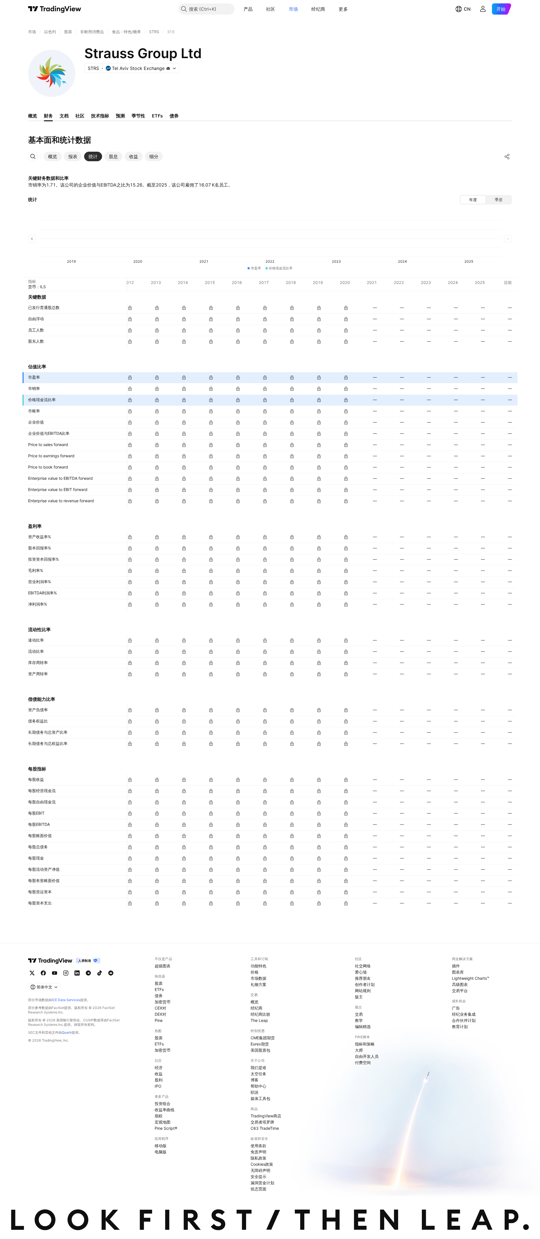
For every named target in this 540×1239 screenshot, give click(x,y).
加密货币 (162, 1001)
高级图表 (460, 984)
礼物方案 (258, 984)
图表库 (458, 972)
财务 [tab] (48, 116)
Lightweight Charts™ (470, 978)
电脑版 (160, 1151)
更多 (343, 9)
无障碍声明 (260, 1170)
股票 (159, 983)
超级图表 (162, 965)
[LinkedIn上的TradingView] (77, 973)
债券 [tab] (174, 116)
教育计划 (460, 1026)
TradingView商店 (266, 1115)
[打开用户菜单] (483, 9)
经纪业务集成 (464, 1014)
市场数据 (258, 978)
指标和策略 (365, 1044)
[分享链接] (507, 156)
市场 (293, 9)
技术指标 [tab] (100, 116)
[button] (256, 9)
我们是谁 (258, 1067)
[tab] (53, 156)
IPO (158, 1086)
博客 (254, 1079)
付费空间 (363, 1062)
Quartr (67, 1032)
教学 (359, 1020)
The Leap (259, 1020)
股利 (159, 1079)
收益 (159, 1073)
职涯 (254, 1092)
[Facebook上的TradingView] (43, 973)
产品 (248, 9)
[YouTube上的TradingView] (54, 973)
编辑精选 (363, 1026)
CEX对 (160, 1008)
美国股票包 (260, 1050)
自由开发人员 (367, 1056)
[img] (168, 68)
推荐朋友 (363, 978)
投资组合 (162, 1103)
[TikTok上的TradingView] (100, 973)
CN (467, 9)
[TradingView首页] (54, 9)
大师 (359, 1050)
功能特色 (258, 965)
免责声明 (258, 1151)
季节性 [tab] (138, 116)
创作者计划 (365, 984)
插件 (456, 965)
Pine (159, 1020)
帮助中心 (258, 1086)
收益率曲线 (164, 1109)
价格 (254, 972)
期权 (159, 1115)
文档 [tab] (64, 116)
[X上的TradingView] (32, 973)
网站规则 (363, 990)
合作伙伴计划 (464, 1020)
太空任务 (258, 1073)
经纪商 (318, 9)
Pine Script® (166, 1128)
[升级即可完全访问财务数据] (130, 308)
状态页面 (258, 1188)
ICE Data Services (66, 1000)
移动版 (160, 1145)
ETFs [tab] (157, 116)
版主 (359, 996)
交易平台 (460, 990)
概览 (254, 1001)
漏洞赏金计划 (262, 1182)
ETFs (159, 989)
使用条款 (258, 1145)
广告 (456, 1008)
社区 (270, 9)
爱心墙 (361, 972)
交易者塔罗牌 (262, 1122)
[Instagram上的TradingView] (66, 973)
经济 (159, 1067)
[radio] (473, 200)
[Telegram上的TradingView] (88, 973)
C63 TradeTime (265, 1128)
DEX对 (160, 1014)
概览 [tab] (32, 116)
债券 (159, 995)
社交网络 (363, 965)
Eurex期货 (260, 1044)
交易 (359, 1014)
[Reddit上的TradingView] (111, 973)
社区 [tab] (79, 116)
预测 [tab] (120, 116)
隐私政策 (258, 1158)
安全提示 (258, 1176)
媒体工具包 (260, 1098)
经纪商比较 (260, 1014)
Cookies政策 (262, 1164)
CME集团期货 (263, 1037)
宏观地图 (162, 1122)
